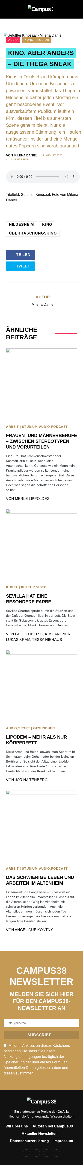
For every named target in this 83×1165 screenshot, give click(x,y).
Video (41, 587)
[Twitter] (46, 1153)
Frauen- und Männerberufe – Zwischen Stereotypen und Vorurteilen (41, 441)
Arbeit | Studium (22, 426)
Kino (47, 224)
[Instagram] (36, 1153)
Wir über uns (17, 1126)
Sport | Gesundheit (37, 728)
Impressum (63, 1141)
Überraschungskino (33, 233)
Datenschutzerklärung (29, 1141)
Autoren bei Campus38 (53, 1126)
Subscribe (39, 1035)
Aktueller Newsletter (39, 1134)
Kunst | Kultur (37, 39)
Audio (13, 39)
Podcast (59, 426)
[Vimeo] (56, 1153)
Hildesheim (21, 224)
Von (22, 155)
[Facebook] (26, 1153)
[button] (9, 9)
